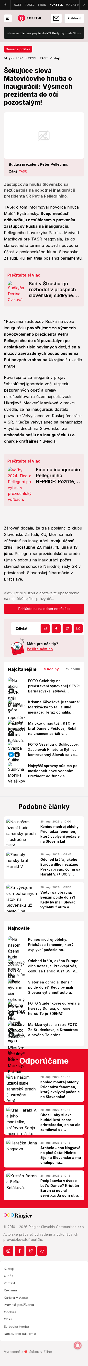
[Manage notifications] (78, 1345)
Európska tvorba (16, 1326)
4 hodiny (51, 669)
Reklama (10, 1290)
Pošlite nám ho (40, 649)
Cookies (10, 1312)
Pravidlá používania (19, 1305)
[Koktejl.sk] (30, 18)
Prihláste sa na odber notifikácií (44, 608)
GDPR (8, 1319)
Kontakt (9, 1283)
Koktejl (9, 1269)
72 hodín (72, 669)
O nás (8, 1276)
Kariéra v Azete (16, 1298)
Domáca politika (18, 49)
